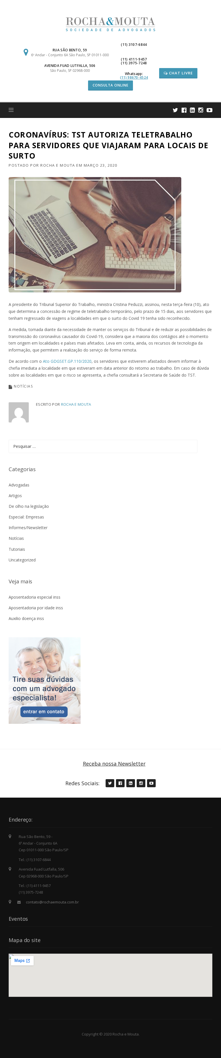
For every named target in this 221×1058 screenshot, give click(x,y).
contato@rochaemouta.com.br (52, 902)
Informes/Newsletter (28, 527)
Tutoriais (17, 549)
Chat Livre (180, 73)
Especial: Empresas (26, 517)
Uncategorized (22, 560)
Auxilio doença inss (26, 618)
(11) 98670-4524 (134, 77)
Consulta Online (110, 85)
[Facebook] (184, 110)
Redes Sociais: (82, 783)
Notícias (23, 386)
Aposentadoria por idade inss (36, 607)
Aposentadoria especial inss (34, 597)
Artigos (15, 495)
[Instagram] (200, 110)
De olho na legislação (29, 506)
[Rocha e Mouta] (110, 24)
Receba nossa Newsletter (114, 763)
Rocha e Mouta (57, 165)
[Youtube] (209, 110)
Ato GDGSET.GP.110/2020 (67, 361)
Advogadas (19, 485)
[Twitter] (175, 110)
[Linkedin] (192, 110)
